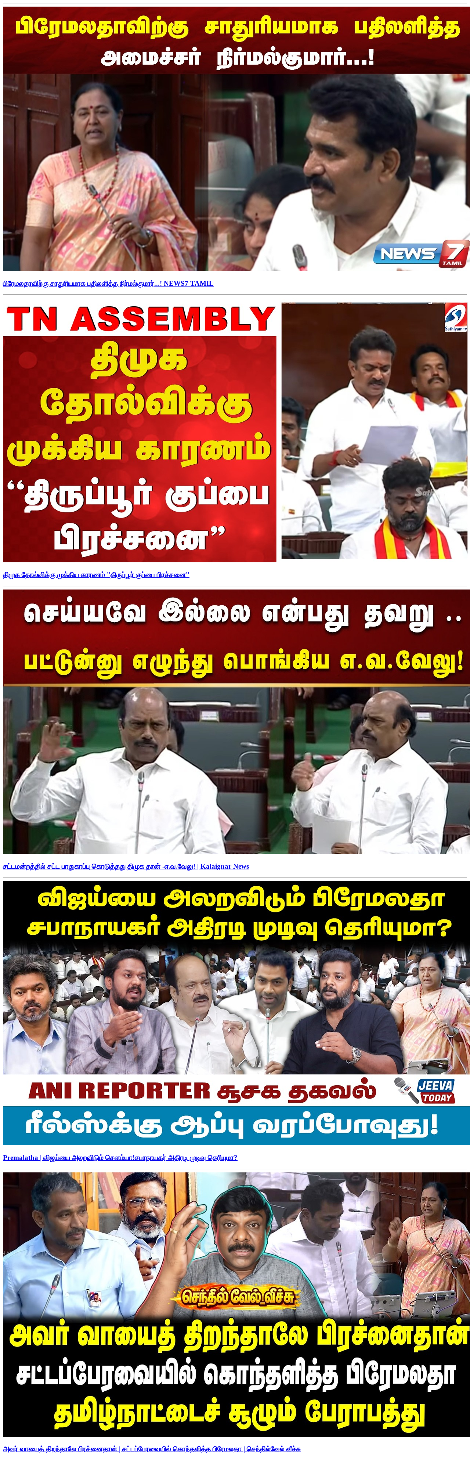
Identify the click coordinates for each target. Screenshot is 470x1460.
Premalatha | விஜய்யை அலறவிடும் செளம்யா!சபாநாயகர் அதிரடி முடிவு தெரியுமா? (120, 1157)
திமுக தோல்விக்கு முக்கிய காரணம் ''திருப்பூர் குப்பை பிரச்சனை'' (96, 574)
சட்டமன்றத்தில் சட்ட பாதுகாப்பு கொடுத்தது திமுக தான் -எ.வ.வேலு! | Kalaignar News (126, 866)
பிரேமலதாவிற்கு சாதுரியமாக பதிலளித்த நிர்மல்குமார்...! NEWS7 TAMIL (108, 283)
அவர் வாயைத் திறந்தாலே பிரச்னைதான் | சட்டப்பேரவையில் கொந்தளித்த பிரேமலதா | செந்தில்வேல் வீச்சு (152, 1449)
